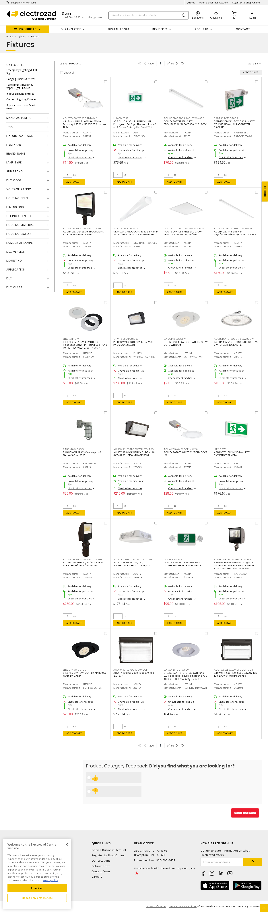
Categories (15, 65)
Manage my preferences (37, 897)
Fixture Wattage (19, 136)
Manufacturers (18, 118)
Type (9, 127)
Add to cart (74, 181)
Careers (97, 876)
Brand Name (15, 154)
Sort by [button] (253, 63)
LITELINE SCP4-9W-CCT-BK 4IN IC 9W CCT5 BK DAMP (84, 674)
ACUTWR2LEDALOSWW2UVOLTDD (133, 449)
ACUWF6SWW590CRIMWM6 (181, 449)
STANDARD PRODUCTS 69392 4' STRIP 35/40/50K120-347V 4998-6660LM (135, 233)
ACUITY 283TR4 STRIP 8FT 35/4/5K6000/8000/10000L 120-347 (235, 233)
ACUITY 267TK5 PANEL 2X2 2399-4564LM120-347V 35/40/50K (183, 233)
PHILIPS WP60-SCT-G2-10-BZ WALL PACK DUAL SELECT (133, 343)
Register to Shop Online (246, 2)
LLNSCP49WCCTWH (176, 338)
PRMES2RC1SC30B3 (226, 118)
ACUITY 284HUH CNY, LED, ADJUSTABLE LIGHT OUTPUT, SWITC (133, 564)
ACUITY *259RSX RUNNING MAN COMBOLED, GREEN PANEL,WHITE (182, 564)
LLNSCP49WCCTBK (74, 669)
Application (15, 270)
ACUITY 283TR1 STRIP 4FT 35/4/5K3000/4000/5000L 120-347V (185, 123)
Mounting (14, 261)
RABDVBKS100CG (73, 449)
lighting (22, 36)
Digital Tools (118, 29)
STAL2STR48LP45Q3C (126, 228)
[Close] (67, 844)
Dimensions (15, 207)
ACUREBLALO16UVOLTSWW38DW (234, 338)
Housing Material (20, 225)
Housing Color (18, 234)
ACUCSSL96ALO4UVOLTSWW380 (234, 228)
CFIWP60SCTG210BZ (125, 338)
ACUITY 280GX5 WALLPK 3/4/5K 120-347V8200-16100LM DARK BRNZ (134, 454)
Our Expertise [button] (71, 29)
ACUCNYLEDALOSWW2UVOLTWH (133, 559)
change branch (96, 17)
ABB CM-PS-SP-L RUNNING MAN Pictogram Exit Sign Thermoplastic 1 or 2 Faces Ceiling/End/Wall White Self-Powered (134, 126)
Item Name (14, 145)
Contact (243, 29)
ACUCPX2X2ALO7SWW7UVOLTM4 (184, 228)
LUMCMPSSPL (121, 118)
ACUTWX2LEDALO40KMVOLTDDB (233, 669)
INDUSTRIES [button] (160, 29)
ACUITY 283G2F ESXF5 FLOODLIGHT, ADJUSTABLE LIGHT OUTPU (83, 233)
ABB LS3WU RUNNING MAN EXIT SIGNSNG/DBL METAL (232, 454)
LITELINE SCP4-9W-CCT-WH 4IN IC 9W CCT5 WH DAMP (185, 343)
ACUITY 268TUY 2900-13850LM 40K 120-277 (133, 674)
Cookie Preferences (156, 906)
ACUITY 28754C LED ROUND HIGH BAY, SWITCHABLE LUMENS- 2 (236, 343)
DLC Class (14, 287)
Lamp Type (14, 163)
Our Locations (101, 860)
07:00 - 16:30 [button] (72, 17)
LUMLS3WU (220, 449)
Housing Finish (17, 198)
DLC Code (14, 180)
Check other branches (80, 157)
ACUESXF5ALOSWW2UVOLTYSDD (83, 228)
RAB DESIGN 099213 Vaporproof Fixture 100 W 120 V (82, 454)
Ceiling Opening (18, 216)
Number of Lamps (19, 243)
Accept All (37, 888)
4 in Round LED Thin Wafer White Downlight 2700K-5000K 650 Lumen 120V (84, 124)
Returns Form (101, 866)
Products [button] (27, 29)
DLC (9, 279)
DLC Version (15, 252)
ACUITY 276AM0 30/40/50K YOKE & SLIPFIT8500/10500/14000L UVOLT (83, 564)
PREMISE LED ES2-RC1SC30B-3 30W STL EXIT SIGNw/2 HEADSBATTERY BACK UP (234, 124)
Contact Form (101, 871)
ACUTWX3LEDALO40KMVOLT (130, 669)
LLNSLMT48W (71, 338)
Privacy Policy (50, 880)
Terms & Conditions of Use (183, 906)
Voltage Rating (18, 189)
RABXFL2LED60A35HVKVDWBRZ (232, 559)
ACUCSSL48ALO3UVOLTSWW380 (184, 118)
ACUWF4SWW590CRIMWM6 (80, 118)
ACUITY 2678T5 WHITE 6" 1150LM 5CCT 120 (185, 454)
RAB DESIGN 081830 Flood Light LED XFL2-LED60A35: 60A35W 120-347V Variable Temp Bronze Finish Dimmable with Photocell (234, 567)
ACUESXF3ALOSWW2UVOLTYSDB (82, 559)
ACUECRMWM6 (173, 559)
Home (9, 36)
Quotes (191, 2)
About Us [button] (202, 29)
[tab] (27, 65)
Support (15, 2)
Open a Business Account (213, 2)
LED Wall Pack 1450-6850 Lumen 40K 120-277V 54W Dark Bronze (235, 674)
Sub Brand (14, 171)
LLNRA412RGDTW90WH (177, 669)
